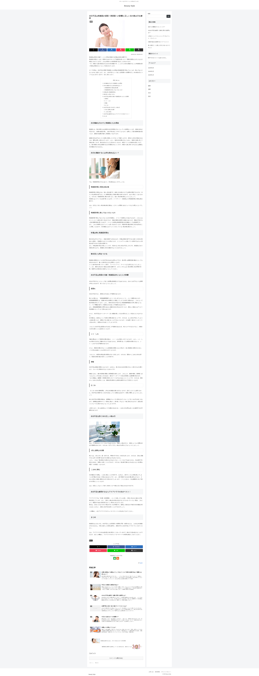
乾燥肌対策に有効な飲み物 (111, 87)
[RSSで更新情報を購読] (117, 558)
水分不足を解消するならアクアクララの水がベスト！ (117, 114)
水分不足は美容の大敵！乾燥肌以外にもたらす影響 (116, 96)
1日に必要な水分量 (109, 109)
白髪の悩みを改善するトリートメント (158, 41)
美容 (91, 540)
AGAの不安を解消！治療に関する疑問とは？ (159, 31)
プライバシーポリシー (166, 671)
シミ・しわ (107, 100)
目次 (114, 80)
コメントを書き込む (116, 658)
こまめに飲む (108, 111)
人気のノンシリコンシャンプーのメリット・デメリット (159, 37)
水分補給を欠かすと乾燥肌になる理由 (113, 83)
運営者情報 (157, 671)
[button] (138, 49)
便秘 (106, 103)
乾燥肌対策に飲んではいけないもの (113, 89)
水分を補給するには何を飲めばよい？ (113, 85)
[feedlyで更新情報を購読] (114, 558)
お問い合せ (151, 671)
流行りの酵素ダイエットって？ (156, 27)
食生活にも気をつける (109, 94)
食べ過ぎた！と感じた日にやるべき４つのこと (159, 46)
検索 (149, 13)
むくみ (106, 105)
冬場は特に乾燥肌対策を (110, 92)
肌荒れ (106, 98)
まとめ (105, 116)
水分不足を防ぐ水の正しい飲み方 (112, 107)
